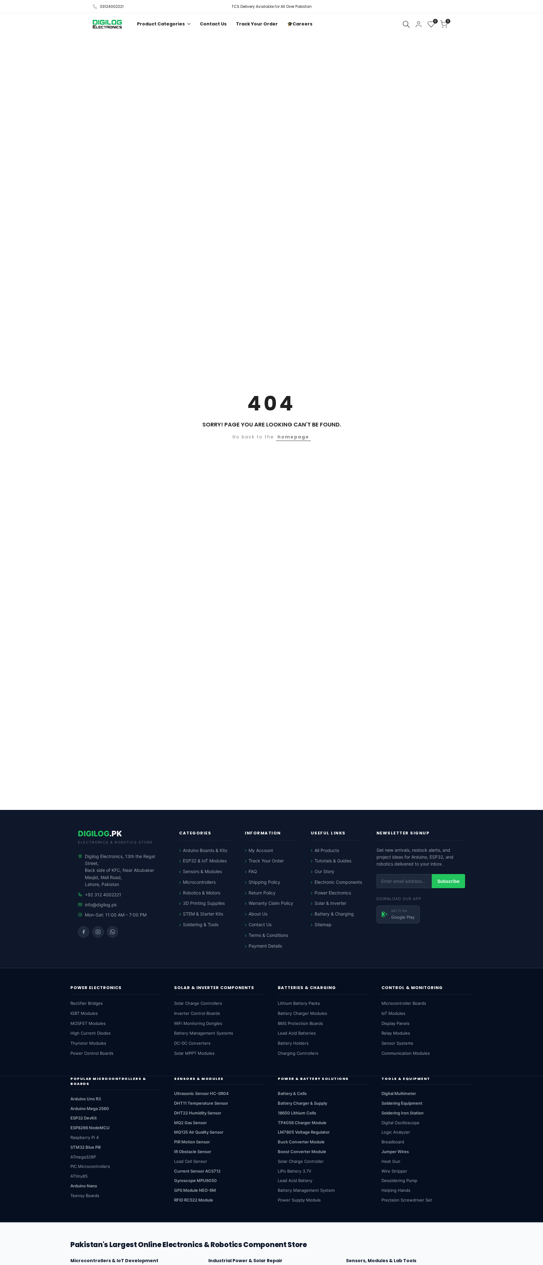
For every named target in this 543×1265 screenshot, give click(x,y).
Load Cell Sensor (190, 1161)
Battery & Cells (292, 1093)
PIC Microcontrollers (90, 1166)
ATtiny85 (79, 1176)
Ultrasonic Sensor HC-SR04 (201, 1093)
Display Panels (395, 1023)
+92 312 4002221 (103, 894)
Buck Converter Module (301, 1141)
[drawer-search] (406, 24)
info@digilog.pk (101, 904)
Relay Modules (395, 1033)
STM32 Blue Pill (85, 1147)
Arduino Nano (83, 1185)
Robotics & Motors (201, 892)
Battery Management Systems (203, 1033)
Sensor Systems (397, 1043)
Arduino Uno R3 (85, 1098)
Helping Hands (395, 1190)
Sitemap (323, 924)
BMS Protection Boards (300, 1023)
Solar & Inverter (330, 903)
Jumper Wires (395, 1151)
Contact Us (260, 924)
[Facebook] (83, 932)
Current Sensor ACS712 (197, 1171)
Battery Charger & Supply (302, 1103)
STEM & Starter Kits (203, 913)
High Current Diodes (90, 1033)
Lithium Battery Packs (299, 1003)
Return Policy (262, 892)
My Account (261, 850)
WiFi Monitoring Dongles (198, 1023)
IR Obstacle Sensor (192, 1151)
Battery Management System (306, 1190)
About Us (258, 913)
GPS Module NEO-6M (195, 1190)
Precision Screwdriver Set (406, 1199)
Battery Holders (293, 1043)
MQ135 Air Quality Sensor (198, 1132)
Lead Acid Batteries (297, 1033)
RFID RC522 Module (193, 1199)
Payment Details (265, 946)
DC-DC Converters (192, 1043)
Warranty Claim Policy (271, 903)
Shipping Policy (264, 882)
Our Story (324, 871)
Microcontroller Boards (403, 1003)
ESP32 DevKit (83, 1117)
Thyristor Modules (88, 1043)
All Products (327, 850)
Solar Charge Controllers (198, 1003)
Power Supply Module (299, 1199)
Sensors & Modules (202, 871)
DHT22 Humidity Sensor (197, 1112)
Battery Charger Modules (302, 1013)
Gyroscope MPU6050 (195, 1180)
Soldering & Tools (200, 924)
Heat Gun (390, 1161)
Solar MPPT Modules (194, 1053)
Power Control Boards (91, 1053)
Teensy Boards (84, 1195)
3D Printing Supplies (204, 903)
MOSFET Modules (88, 1023)
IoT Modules (393, 1013)
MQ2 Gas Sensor (190, 1122)
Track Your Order (266, 860)
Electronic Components (338, 882)
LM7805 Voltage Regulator (304, 1132)
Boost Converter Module (302, 1151)
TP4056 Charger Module (302, 1122)
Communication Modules (405, 1053)
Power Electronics (333, 892)
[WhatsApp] (112, 932)
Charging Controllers (298, 1053)
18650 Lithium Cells (297, 1112)
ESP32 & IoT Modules (205, 860)
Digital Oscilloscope (400, 1122)
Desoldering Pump (399, 1180)
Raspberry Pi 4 (84, 1137)
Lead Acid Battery (295, 1180)
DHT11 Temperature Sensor (201, 1103)
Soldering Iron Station (402, 1112)
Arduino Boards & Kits (205, 850)
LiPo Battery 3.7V (294, 1171)
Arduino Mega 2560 (89, 1108)
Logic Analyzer (395, 1132)
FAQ (253, 871)
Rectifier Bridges (86, 1003)
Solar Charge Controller (301, 1161)
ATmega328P (83, 1156)
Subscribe (448, 881)
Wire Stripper (394, 1171)
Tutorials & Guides (333, 860)
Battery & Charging (334, 913)
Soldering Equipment (401, 1103)
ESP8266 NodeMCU (90, 1127)
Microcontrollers (199, 882)
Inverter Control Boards (197, 1013)
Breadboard (392, 1141)
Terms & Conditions (268, 935)
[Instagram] (98, 932)
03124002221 (111, 6)
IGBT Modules (84, 1013)
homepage (293, 437)
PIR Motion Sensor (192, 1141)
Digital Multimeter (398, 1093)
